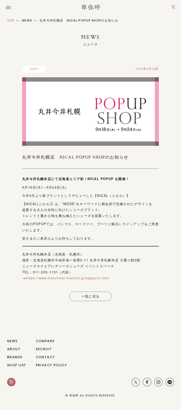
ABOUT (14, 349)
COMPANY (45, 341)
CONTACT (45, 357)
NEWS (12, 341)
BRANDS (14, 357)
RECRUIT (44, 349)
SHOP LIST (16, 365)
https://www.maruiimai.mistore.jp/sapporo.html (67, 278)
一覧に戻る (91, 296)
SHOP (34, 69)
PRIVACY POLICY (51, 365)
